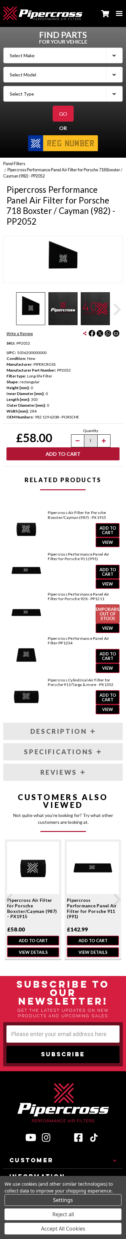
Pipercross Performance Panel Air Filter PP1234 (78, 640)
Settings (63, 1200)
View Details (33, 952)
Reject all (63, 1214)
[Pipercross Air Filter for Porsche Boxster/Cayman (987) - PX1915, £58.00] (33, 868)
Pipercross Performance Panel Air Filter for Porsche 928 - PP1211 (78, 596)
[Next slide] (116, 309)
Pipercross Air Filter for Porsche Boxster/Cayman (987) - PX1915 (77, 515)
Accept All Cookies (63, 1228)
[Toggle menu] (119, 13)
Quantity (90, 430)
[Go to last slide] (9, 899)
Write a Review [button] (19, 334)
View (107, 542)
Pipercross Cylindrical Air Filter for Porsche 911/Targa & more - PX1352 (80, 682)
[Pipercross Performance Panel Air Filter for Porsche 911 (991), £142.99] (93, 868)
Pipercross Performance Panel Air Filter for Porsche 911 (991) (78, 556)
